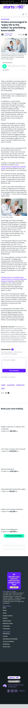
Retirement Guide (8, 623)
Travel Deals (6, 626)
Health (3, 385)
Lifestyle (5, 618)
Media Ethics (6, 644)
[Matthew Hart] (2, 34)
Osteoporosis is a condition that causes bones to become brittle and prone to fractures (14, 279)
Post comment (14, 370)
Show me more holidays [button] (14, 536)
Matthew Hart (9, 34)
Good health (11, 385)
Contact (5, 636)
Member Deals (7, 621)
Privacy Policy (6, 646)
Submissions (6, 633)
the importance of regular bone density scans (13, 166)
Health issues (20, 385)
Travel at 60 (15, 3)
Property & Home (7, 615)
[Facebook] (22, 1)
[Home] (14, 6)
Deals (10, 3)
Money (5, 610)
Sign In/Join (5, 3)
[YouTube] (26, 1)
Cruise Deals (6, 628)
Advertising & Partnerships (10, 639)
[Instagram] (24, 1)
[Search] (26, 14)
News (3, 388)
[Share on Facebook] (26, 35)
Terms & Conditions (8, 641)
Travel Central (22, 3)
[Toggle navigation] (23, 14)
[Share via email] (23, 35)
